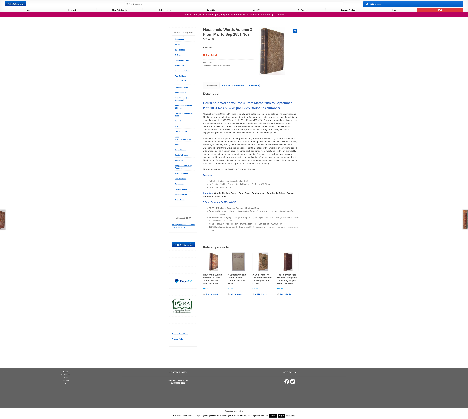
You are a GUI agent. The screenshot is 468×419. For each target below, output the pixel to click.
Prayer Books (180, 150)
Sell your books (165, 10)
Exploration (179, 65)
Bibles (177, 44)
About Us (256, 10)
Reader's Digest (181, 155)
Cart (65, 383)
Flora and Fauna (181, 87)
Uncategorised (181, 194)
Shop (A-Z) (72, 10)
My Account (302, 10)
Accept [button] (272, 416)
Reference (179, 160)
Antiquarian (217, 65)
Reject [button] (281, 416)
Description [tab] (211, 85)
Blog (394, 10)
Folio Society (180, 92)
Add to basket (212, 294)
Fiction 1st (181, 80)
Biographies (180, 50)
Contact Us (211, 10)
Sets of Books (180, 179)
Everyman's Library (182, 60)
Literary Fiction (181, 131)
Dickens (226, 65)
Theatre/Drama (181, 189)
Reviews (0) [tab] (254, 85)
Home (28, 10)
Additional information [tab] (233, 85)
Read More (290, 415)
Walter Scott (180, 200)
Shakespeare (180, 184)
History (178, 126)
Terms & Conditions (180, 334)
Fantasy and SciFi (182, 71)
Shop (65, 377)
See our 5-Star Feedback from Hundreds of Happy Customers (255, 15)
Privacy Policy (178, 339)
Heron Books (180, 121)
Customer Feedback (348, 10)
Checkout (65, 380)
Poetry (177, 144)
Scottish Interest (181, 173)
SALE (440, 10)
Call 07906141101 (179, 227)
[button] (295, 31)
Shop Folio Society (119, 10)
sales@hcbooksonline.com (183, 225)
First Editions (180, 76)
